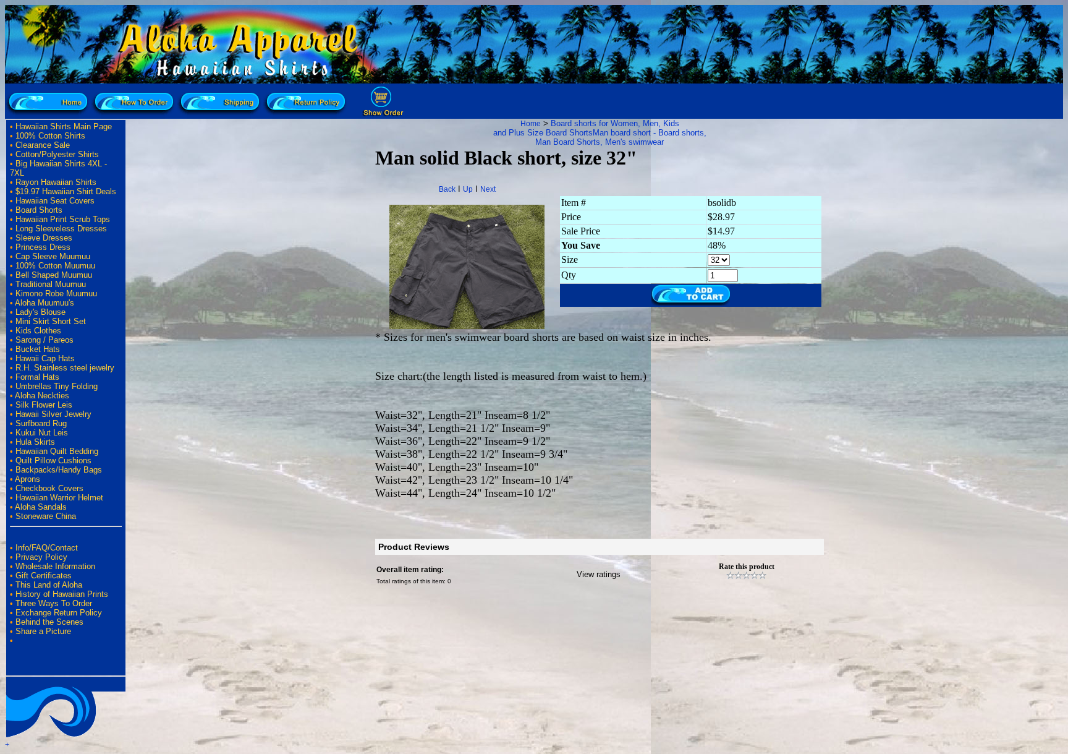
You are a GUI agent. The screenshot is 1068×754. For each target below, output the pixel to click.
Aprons (27, 479)
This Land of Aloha (48, 584)
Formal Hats (37, 377)
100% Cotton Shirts (50, 135)
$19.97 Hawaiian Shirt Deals (65, 191)
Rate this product (746, 566)
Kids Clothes (38, 330)
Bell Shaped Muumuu (53, 275)
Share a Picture (43, 631)
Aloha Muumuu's (44, 302)
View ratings (599, 574)
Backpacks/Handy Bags (58, 469)
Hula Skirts (35, 442)
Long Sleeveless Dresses (61, 228)
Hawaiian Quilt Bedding (56, 451)
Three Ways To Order (53, 603)
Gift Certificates (43, 575)
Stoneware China (45, 516)
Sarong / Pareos (44, 340)
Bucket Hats (37, 349)
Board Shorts (38, 210)
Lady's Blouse (40, 312)
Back (447, 189)
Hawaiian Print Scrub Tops (62, 219)
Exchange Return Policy (58, 612)
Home (530, 123)
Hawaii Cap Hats (45, 358)
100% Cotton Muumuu (55, 265)
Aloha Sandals (41, 507)
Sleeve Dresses (43, 237)
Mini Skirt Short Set (50, 321)
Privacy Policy (41, 557)
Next (488, 189)
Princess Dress (42, 247)
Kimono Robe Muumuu (56, 293)
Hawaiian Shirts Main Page (63, 126)
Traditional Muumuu (50, 284)
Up (468, 189)
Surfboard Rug (41, 423)
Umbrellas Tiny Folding (56, 386)
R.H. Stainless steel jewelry (64, 367)
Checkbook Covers (49, 488)
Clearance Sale (42, 145)
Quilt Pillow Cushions (53, 460)
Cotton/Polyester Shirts (57, 154)
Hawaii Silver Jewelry (53, 414)
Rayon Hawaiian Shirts (55, 182)
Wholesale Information (55, 566)
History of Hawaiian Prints (61, 594)
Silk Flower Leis (43, 404)
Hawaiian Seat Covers (55, 200)
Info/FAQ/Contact (46, 547)
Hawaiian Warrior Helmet (59, 497)
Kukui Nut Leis (41, 432)
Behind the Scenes (49, 622)
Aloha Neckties (42, 395)
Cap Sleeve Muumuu (52, 256)
